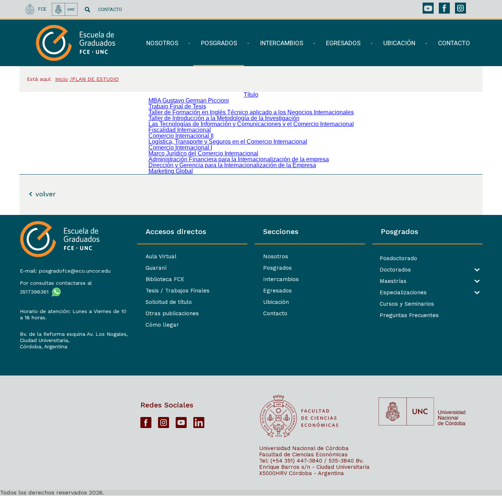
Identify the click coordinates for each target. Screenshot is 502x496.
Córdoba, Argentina (43, 346)
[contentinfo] (251, 355)
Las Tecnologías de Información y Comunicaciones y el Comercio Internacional (251, 124)
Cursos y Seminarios (407, 304)
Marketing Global (170, 171)
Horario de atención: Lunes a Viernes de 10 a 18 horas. (73, 314)
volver (35, 194)
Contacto (275, 313)
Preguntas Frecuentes (409, 315)
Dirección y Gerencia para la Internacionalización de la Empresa (232, 165)
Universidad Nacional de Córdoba (304, 448)
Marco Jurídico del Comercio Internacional (203, 153)
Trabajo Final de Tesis (177, 106)
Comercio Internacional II (181, 136)
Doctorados (395, 270)
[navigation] (303, 43)
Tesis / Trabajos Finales (177, 290)
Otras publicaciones (172, 313)
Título (251, 94)
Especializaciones (403, 293)
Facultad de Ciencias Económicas (303, 454)
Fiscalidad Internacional (179, 130)
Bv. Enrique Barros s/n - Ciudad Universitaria (314, 463)
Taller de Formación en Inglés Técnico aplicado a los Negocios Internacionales (251, 112)
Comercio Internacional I (180, 147)
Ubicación (276, 302)
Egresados (277, 290)
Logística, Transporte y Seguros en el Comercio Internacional (227, 142)
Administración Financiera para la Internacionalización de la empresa (238, 159)
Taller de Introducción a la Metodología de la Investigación (224, 118)
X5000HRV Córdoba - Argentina (301, 473)
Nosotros (275, 256)
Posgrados (277, 268)
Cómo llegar (162, 324)
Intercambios (281, 279)
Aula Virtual (161, 256)
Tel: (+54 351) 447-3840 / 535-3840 (306, 460)
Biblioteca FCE (165, 279)
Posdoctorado (398, 258)
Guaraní (156, 268)
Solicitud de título (169, 302)
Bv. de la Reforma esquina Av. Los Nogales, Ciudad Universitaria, (74, 337)
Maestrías (393, 281)
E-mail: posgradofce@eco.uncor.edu (65, 271)
